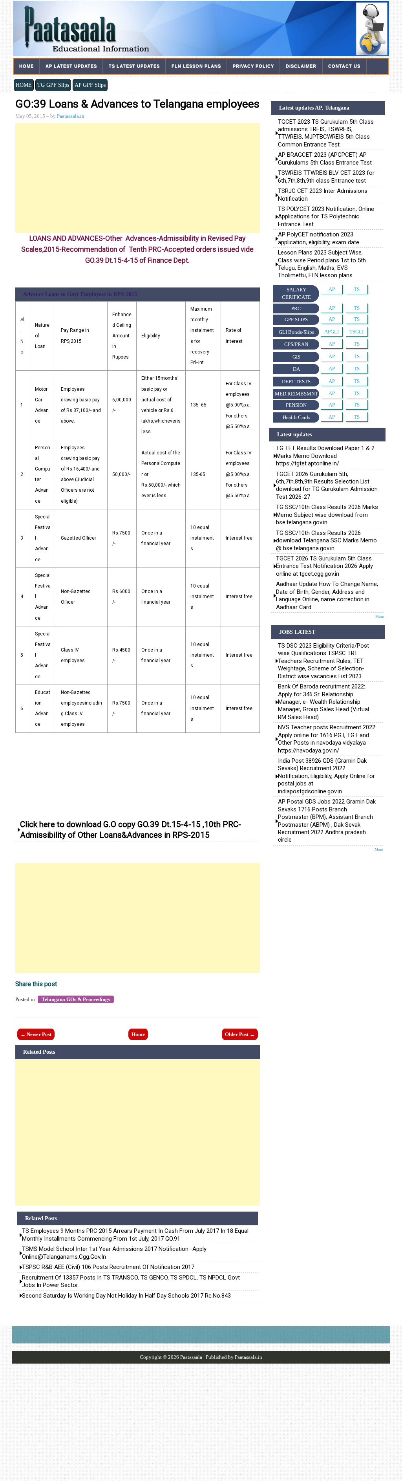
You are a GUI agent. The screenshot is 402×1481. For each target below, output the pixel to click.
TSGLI (356, 332)
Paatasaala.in (70, 116)
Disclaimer (301, 66)
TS (357, 289)
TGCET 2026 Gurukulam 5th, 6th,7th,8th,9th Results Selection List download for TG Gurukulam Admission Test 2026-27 (327, 485)
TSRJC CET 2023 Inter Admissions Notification (323, 194)
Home (26, 66)
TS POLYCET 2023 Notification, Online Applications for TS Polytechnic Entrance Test (326, 216)
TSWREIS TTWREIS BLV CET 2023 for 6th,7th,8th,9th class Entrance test (326, 176)
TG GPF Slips (53, 85)
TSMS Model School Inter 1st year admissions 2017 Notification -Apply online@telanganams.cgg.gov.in (114, 1252)
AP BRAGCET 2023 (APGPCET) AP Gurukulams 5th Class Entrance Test (325, 158)
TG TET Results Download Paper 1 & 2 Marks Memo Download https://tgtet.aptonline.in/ (325, 456)
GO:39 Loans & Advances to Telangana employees (137, 103)
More (379, 616)
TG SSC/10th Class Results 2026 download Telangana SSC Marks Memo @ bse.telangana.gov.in (326, 540)
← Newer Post (35, 1034)
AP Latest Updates (71, 66)
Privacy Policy (253, 66)
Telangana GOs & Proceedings (76, 999)
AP (332, 289)
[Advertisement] (137, 178)
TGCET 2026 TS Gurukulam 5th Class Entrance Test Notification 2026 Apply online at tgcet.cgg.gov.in (324, 566)
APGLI (331, 332)
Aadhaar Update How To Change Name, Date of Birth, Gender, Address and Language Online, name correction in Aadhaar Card (327, 595)
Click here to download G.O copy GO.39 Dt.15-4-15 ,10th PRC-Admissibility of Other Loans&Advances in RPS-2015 (130, 830)
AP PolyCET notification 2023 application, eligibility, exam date (318, 238)
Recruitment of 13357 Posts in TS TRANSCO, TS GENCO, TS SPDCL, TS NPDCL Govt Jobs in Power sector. (131, 1281)
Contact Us (344, 66)
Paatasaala (191, 1357)
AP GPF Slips (90, 85)
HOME (24, 85)
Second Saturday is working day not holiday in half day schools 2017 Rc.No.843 (126, 1295)
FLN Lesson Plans (196, 66)
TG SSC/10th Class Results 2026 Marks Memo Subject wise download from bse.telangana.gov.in (327, 514)
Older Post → (240, 1034)
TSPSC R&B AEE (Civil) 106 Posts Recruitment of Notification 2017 (108, 1266)
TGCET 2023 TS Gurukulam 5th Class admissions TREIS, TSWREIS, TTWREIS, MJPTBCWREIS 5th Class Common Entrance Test (326, 133)
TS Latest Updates (134, 66)
